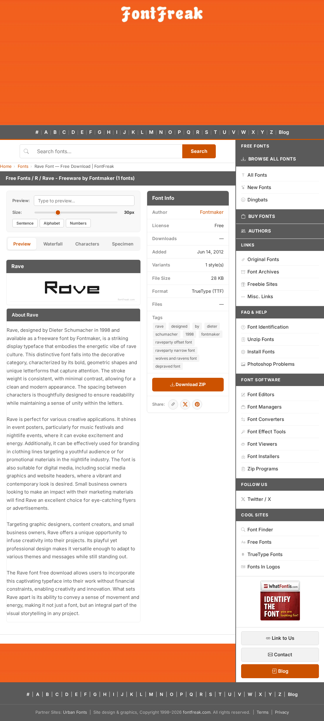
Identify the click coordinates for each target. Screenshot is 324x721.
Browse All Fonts (272, 158)
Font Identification (268, 327)
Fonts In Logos (263, 567)
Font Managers (264, 407)
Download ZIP (190, 384)
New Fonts (259, 187)
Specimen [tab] (123, 243)
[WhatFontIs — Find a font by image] (280, 618)
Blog (284, 132)
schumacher (166, 334)
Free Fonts (18, 178)
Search (199, 151)
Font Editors (260, 394)
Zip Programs (262, 469)
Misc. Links (260, 296)
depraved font (167, 366)
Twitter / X (259, 499)
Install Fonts (261, 352)
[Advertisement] (162, 77)
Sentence (25, 223)
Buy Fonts (261, 216)
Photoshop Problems (271, 364)
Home (6, 166)
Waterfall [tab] (53, 243)
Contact (282, 655)
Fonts (23, 166)
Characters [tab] (87, 243)
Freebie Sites (262, 284)
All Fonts (257, 175)
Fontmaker (102, 178)
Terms (263, 712)
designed (179, 326)
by (197, 326)
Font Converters (265, 419)
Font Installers (263, 456)
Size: (17, 212)
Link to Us (282, 638)
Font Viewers (262, 444)
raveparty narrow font (175, 350)
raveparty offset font (173, 342)
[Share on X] (185, 404)
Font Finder (260, 530)
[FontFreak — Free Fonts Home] (161, 14)
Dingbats (257, 200)
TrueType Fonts (265, 554)
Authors (259, 230)
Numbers (78, 223)
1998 (189, 334)
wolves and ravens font (176, 358)
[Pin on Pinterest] (197, 404)
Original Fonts (263, 259)
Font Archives (263, 272)
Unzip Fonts (260, 339)
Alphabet (52, 223)
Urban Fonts (75, 712)
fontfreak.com (196, 712)
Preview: (21, 200)
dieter (212, 326)
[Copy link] (173, 404)
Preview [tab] (22, 243)
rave (159, 326)
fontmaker (210, 334)
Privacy (282, 712)
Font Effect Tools (266, 432)
